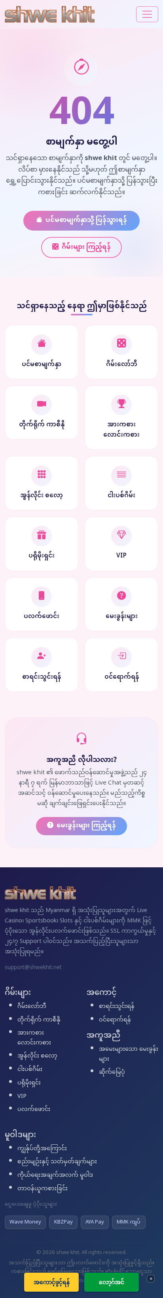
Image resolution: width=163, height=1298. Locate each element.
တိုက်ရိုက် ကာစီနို (39, 1020)
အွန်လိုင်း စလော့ (37, 1056)
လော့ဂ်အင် (111, 1282)
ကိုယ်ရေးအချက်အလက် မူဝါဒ (55, 1175)
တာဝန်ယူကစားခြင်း (42, 1189)
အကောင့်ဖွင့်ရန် (52, 1282)
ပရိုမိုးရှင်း (29, 1083)
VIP (22, 1096)
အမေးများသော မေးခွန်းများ (128, 1054)
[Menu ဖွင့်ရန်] (147, 14)
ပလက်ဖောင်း (33, 1110)
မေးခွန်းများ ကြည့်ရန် (86, 826)
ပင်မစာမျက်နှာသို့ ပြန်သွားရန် (86, 220)
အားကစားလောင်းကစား (34, 1038)
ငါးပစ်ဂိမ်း (29, 1070)
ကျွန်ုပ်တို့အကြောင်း (42, 1149)
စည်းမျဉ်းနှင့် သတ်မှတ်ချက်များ (57, 1162)
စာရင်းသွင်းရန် (117, 1007)
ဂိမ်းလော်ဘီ (31, 1007)
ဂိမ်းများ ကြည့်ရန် (86, 247)
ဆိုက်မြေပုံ (112, 1072)
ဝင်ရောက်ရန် (115, 1020)
